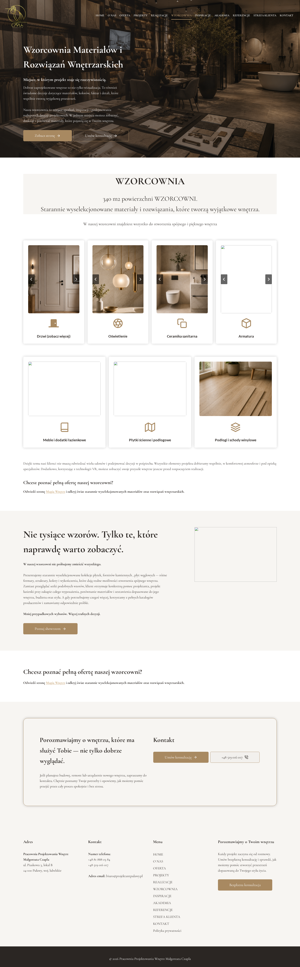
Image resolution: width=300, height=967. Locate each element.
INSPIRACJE (203, 15)
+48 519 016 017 (98, 865)
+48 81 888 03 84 (99, 859)
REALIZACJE (159, 15)
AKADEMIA (221, 15)
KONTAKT (286, 15)
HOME (100, 15)
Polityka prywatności (167, 930)
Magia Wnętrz (55, 491)
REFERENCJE (241, 15)
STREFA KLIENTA (264, 15)
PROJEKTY (141, 15)
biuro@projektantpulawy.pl (124, 876)
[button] (53, 279)
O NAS (112, 15)
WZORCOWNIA (181, 15)
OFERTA (124, 15)
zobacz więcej (58, 336)
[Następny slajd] (76, 279)
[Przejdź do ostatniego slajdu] (31, 279)
